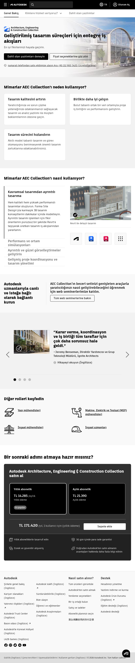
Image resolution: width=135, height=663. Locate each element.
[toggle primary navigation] (7, 5)
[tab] (34, 212)
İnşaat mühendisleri (30, 427)
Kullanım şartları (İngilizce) (72, 657)
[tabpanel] (100, 218)
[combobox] (51, 4)
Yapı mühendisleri (29, 410)
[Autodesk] (19, 4)
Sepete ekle (104, 526)
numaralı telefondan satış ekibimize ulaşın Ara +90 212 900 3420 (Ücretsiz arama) (52, 65)
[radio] (38, 498)
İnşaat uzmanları (96, 427)
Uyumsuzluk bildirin (48, 657)
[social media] (15, 645)
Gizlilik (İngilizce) (12, 657)
